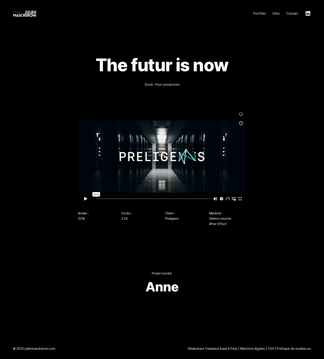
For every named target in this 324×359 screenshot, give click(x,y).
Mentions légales (252, 348)
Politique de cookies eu (294, 348)
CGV (271, 348)
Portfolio (259, 13)
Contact (292, 13)
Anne (162, 287)
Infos (276, 13)
